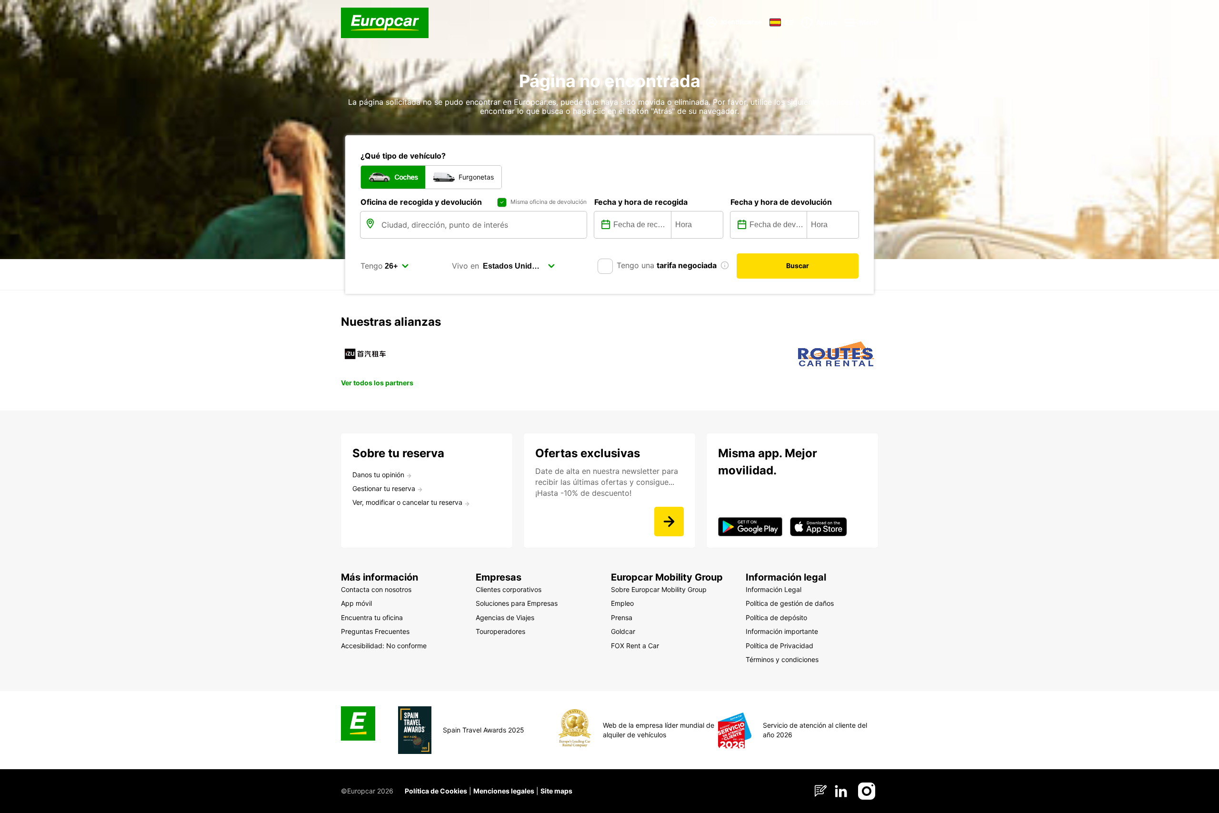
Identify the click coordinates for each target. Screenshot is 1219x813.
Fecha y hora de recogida (641, 202)
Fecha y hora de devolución (781, 202)
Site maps (556, 791)
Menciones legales (503, 791)
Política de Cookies (436, 791)
